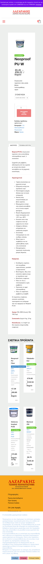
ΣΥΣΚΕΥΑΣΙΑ (20, 94)
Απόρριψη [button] (23, 558)
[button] (12, 463)
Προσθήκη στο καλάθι (24, 113)
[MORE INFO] (16, 463)
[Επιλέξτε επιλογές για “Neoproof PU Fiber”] (16, 400)
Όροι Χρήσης (12, 500)
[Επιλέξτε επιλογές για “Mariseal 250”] (32, 468)
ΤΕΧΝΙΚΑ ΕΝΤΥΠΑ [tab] (25, 145)
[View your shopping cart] (39, 21)
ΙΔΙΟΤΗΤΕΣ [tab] (13, 145)
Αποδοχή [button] (15, 558)
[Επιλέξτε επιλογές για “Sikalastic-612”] (32, 390)
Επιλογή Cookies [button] (34, 558)
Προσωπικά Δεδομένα (15, 498)
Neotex (22, 132)
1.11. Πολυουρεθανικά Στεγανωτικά (19, 128)
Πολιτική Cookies (13, 503)
